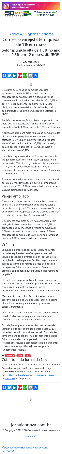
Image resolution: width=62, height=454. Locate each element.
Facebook (23, 375)
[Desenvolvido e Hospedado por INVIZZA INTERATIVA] (31, 449)
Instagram (40, 375)
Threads (52, 375)
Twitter (9, 375)
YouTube (10, 378)
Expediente (31, 436)
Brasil (19, 356)
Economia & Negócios (23, 34)
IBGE (28, 356)
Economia (47, 34)
